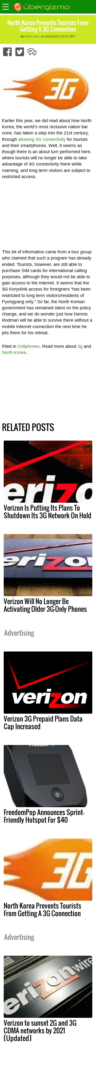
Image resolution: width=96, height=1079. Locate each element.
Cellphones (28, 346)
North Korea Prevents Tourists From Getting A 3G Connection (42, 909)
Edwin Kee (32, 36)
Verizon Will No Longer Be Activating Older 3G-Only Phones (45, 605)
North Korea (14, 352)
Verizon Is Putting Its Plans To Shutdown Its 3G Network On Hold (47, 511)
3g (80, 346)
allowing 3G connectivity (42, 139)
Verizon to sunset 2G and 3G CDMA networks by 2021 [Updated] (40, 1030)
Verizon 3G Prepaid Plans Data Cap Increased (43, 722)
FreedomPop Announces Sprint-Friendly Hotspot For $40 (44, 816)
